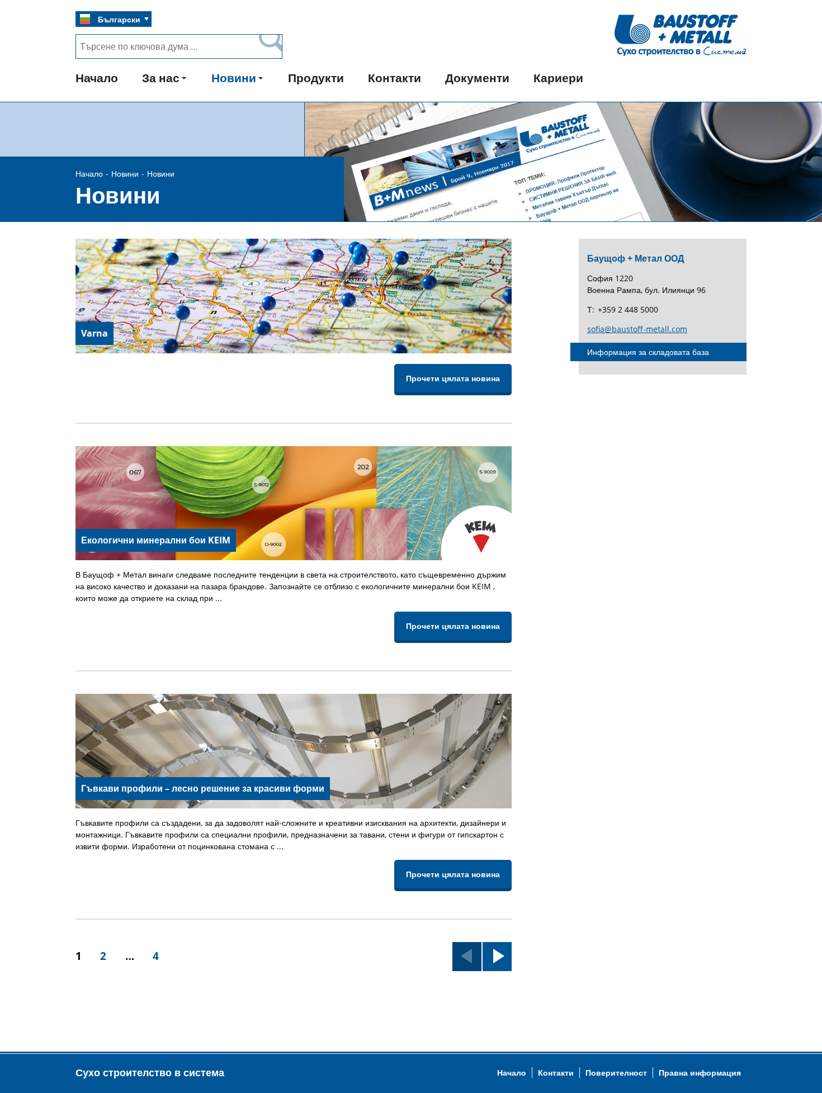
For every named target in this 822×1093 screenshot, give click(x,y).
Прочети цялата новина (453, 378)
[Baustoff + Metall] (681, 55)
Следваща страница (497, 953)
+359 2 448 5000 (628, 309)
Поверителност (616, 1072)
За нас (160, 78)
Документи (477, 78)
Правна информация (700, 1072)
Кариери (558, 78)
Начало (96, 78)
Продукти (316, 78)
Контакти (394, 78)
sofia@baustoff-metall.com (637, 329)
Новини (233, 78)
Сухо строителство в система (149, 1072)
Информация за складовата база (648, 352)
